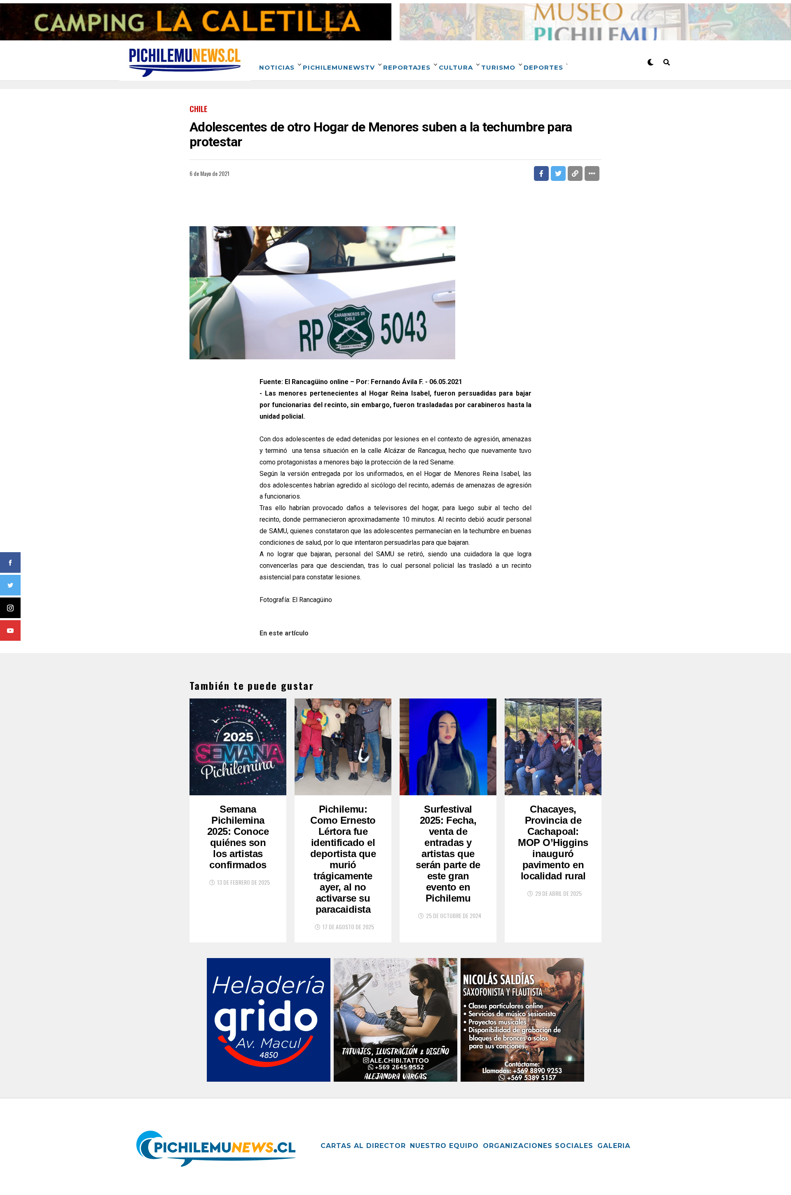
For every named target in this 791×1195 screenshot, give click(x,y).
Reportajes (407, 67)
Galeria (613, 1146)
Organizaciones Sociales (538, 1146)
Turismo (498, 67)
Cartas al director (363, 1146)
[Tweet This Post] (558, 173)
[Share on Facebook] (541, 173)
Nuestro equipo (444, 1146)
